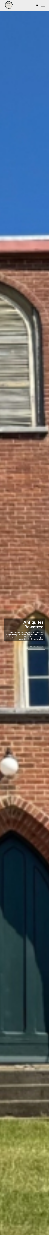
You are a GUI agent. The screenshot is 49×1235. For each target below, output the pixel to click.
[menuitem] (36, 5)
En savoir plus (36, 647)
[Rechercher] (36, 5)
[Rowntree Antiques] (20, 5)
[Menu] (41, 5)
